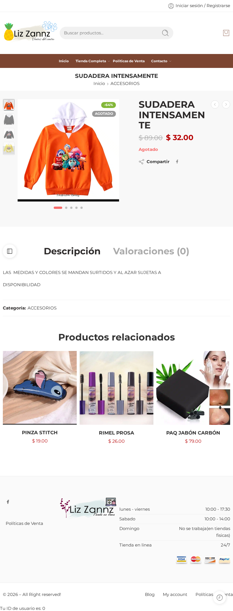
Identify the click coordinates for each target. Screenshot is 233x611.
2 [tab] (66, 212)
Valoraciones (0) (151, 251)
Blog (150, 594)
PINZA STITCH (40, 432)
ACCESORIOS (125, 83)
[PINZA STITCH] (40, 388)
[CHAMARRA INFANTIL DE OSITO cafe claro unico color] (215, 104)
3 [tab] (71, 212)
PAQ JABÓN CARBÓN (193, 433)
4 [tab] (76, 212)
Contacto (159, 61)
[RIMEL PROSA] (116, 388)
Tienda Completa (91, 61)
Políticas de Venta (129, 61)
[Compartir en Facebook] (177, 161)
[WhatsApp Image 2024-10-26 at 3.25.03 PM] (68, 150)
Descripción (72, 251)
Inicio (64, 61)
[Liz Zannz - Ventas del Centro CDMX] (31, 32)
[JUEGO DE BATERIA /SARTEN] (226, 104)
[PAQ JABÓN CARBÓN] (193, 388)
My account (175, 594)
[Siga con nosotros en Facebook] (8, 502)
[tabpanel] (68, 151)
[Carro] (226, 33)
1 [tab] (58, 212)
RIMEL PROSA (116, 433)
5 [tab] (81, 212)
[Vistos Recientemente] (219, 597)
